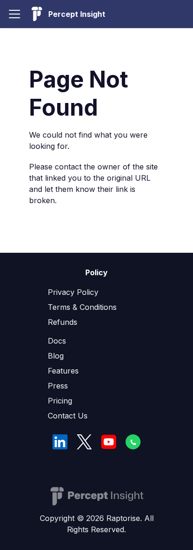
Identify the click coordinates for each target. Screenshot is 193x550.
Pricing (60, 400)
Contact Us (68, 415)
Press (58, 385)
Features (63, 370)
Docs (57, 340)
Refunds (62, 322)
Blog (56, 355)
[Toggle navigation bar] (14, 14)
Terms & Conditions (82, 307)
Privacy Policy (73, 292)
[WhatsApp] (133, 441)
